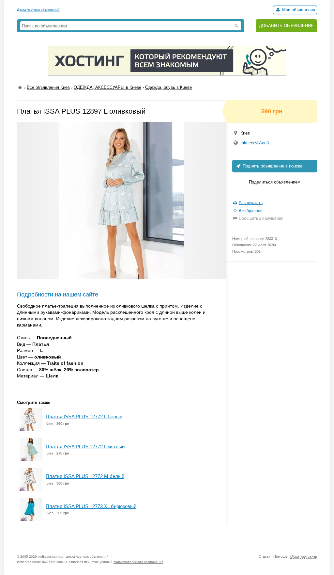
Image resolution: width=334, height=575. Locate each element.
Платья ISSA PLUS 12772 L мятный (85, 446)
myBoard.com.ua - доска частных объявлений (73, 556)
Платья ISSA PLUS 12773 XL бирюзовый (91, 506)
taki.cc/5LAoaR (254, 142)
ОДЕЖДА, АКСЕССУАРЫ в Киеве (107, 87)
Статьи (264, 556)
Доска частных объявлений (38, 9)
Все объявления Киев (48, 87)
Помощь (280, 556)
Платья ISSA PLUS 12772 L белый (84, 416)
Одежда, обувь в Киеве (168, 87)
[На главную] (20, 87)
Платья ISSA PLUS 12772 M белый (85, 476)
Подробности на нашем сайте (57, 294)
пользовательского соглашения (138, 562)
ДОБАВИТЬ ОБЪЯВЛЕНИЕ (286, 25)
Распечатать (251, 202)
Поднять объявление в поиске (271, 166)
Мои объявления (298, 9)
